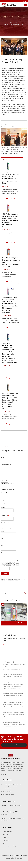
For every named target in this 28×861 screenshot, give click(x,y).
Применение (6, 840)
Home (8, 22)
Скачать (7, 644)
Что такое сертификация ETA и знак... (11, 812)
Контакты (5, 848)
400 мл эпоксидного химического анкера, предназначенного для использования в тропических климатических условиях (10, 220)
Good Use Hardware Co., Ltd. (16, 855)
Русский (24, 1)
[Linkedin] (5, 774)
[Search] (25, 593)
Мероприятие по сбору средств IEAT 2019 (14, 24)
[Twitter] (3, 774)
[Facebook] (1, 774)
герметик (20, 724)
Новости (18, 22)
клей (24, 724)
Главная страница (8, 831)
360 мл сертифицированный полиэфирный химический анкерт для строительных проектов (10, 177)
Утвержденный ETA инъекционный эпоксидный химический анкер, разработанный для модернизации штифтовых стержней (10, 304)
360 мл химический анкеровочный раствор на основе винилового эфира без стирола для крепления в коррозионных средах (10, 401)
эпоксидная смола (14, 724)
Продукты (6, 837)
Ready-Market (20, 858)
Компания (13, 22)
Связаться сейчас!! (14, 745)
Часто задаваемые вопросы (10, 846)
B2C (4, 843)
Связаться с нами (12, 726)
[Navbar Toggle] (25, 5)
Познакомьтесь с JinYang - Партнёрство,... (12, 818)
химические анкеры (6, 724)
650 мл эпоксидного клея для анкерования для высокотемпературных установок (11, 262)
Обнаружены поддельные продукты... (11, 805)
